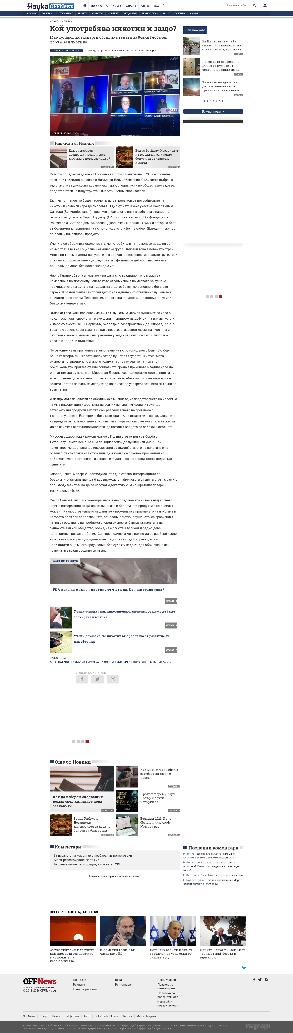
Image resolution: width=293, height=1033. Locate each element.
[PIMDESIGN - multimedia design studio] (256, 1028)
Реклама (79, 984)
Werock (127, 1016)
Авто (145, 6)
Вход (118, 980)
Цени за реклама (85, 989)
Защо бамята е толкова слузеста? (222, 875)
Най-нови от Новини (74, 143)
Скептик (180, 13)
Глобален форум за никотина (92, 662)
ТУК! (116, 864)
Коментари (68, 847)
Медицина (130, 13)
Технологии (150, 13)
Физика (47, 13)
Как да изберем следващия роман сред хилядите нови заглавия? (89, 154)
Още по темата (65, 561)
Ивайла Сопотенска (66, 50)
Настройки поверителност (167, 1003)
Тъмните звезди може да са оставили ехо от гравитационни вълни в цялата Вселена (220, 88)
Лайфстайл (72, 1016)
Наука (96, 6)
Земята (82, 13)
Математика (64, 13)
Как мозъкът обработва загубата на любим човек (159, 774)
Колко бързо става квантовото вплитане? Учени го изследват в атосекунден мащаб (211, 866)
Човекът (113, 13)
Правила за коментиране (166, 986)
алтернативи (59, 662)
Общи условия (167, 980)
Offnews (114, 6)
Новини (67, 21)
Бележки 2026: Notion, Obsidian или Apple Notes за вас (157, 822)
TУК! (97, 860)
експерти (123, 662)
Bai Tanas (192, 875)
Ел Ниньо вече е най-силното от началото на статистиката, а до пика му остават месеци (221, 47)
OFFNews (29, 1016)
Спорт (131, 6)
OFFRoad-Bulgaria (106, 1016)
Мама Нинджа (146, 1016)
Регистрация (124, 984)
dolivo (190, 853)
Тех (156, 6)
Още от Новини (73, 762)
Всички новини (213, 111)
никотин (139, 662)
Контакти (79, 980)
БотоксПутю (195, 880)
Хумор (194, 13)
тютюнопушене (159, 662)
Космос (32, 13)
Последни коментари (213, 848)
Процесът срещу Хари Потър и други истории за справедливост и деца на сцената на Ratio (158, 802)
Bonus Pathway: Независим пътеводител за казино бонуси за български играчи (156, 156)
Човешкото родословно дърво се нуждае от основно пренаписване (220, 66)
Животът (97, 13)
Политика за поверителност (167, 995)
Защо (166, 13)
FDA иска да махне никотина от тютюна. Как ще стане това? (108, 589)
